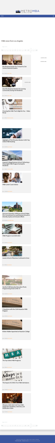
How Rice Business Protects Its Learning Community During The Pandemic (14, 89)
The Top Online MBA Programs (11, 360)
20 (28, 50)
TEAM (30, 439)
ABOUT (28, 439)
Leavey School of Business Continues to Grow (15, 258)
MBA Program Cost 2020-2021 (11, 236)
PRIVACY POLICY (23, 439)
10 (25, 50)
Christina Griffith (10, 169)
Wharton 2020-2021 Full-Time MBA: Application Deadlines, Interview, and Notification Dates (13, 406)
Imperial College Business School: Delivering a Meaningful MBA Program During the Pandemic (15, 164)
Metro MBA (9, 95)
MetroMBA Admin (11, 220)
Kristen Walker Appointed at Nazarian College (16, 331)
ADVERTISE (37, 439)
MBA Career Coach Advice (10, 184)
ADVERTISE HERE (44, 57)
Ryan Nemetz (10, 191)
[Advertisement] (27, 28)
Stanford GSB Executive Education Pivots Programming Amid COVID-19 (14, 288)
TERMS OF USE (18, 439)
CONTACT (33, 439)
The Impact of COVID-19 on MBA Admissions (15, 383)
